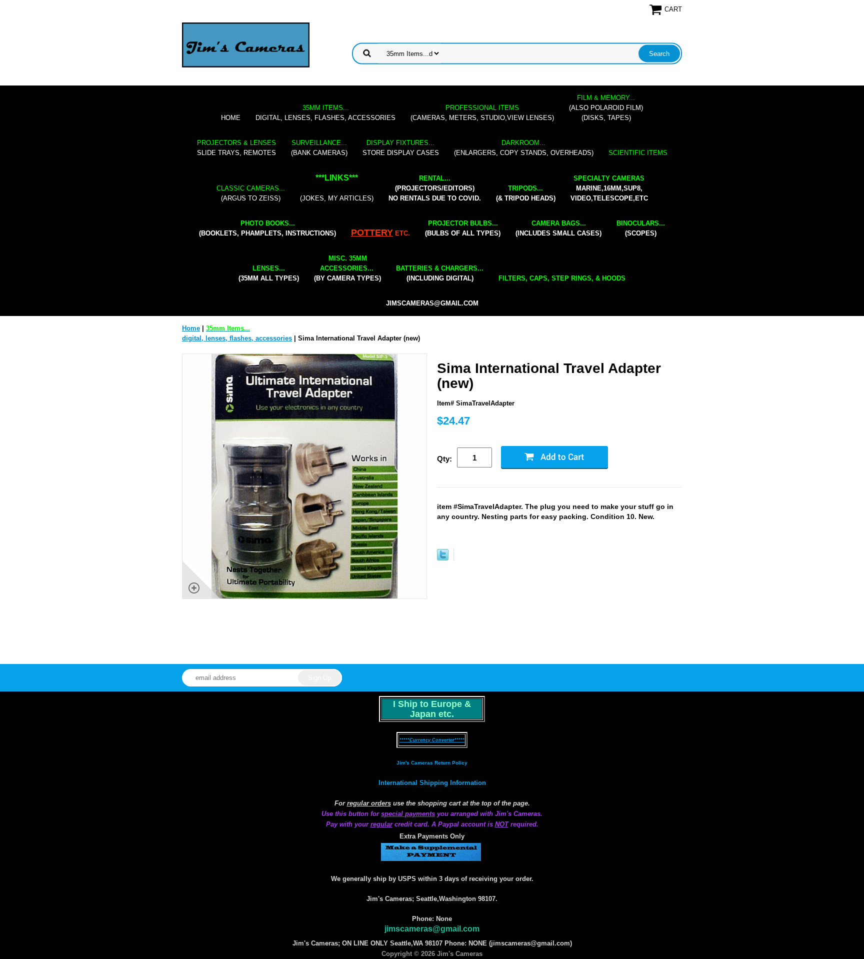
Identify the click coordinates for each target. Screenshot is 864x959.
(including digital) (440, 273)
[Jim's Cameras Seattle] (246, 44)
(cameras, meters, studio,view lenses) (482, 113)
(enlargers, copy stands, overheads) (524, 147)
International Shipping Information (432, 782)
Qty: (444, 458)
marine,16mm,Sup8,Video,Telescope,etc (609, 188)
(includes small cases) (559, 228)
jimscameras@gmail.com (432, 303)
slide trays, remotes (236, 147)
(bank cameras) (319, 147)
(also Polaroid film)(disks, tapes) (606, 108)
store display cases (400, 147)
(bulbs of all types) (462, 228)
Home (230, 118)
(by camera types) (347, 268)
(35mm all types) (268, 273)
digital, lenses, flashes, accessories (326, 113)
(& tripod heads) (526, 193)
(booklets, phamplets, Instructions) (267, 228)
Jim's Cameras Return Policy (432, 763)
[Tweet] (442, 558)
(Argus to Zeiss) (250, 193)
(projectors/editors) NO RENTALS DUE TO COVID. (434, 188)
